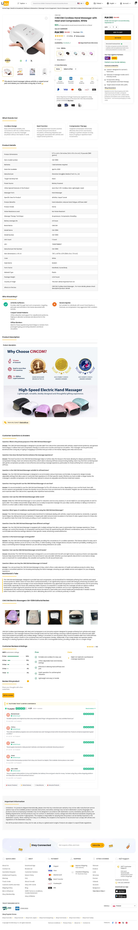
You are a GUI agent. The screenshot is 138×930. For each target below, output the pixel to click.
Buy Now (70, 100)
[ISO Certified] (20, 908)
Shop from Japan (31, 918)
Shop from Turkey (88, 918)
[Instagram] (116, 923)
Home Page (5, 8)
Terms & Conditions (54, 923)
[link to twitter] (31, 61)
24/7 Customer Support (126, 867)
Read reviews (90, 708)
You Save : (76, 32)
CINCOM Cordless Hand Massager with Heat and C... (86, 8)
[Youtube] (120, 923)
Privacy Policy (67, 923)
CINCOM (57, 15)
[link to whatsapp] (21, 61)
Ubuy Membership (8, 894)
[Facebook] (113, 923)
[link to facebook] (26, 61)
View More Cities (98, 891)
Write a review (8, 695)
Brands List (28, 869)
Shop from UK (18, 918)
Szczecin (95, 885)
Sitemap (5, 878)
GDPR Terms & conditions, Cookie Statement (34, 892)
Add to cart (118, 32)
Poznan (95, 878)
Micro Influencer (7, 891)
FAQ (26, 878)
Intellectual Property (9, 875)
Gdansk (95, 881)
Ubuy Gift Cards (30, 885)
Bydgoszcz (96, 888)
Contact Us (6, 869)
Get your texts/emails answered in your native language (127, 873)
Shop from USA (7, 918)
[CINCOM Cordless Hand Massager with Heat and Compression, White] (26, 39)
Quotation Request (8, 872)
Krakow (95, 869)
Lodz (94, 872)
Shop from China (74, 918)
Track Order (6, 881)
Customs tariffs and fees (11, 885)
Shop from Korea (61, 918)
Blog (26, 888)
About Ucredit (30, 881)
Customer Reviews (31, 872)
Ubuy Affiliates (30, 896)
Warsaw (95, 866)
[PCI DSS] (6, 908)
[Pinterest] (126, 923)
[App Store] (121, 891)
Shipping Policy (7, 888)
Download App (30, 866)
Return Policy (29, 875)
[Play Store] (121, 896)
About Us (5, 866)
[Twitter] (123, 923)
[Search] (87, 3)
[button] (98, 3)
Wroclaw (96, 875)
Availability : (59, 43)
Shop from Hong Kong (46, 918)
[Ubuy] (5, 3)
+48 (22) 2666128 (123, 883)
